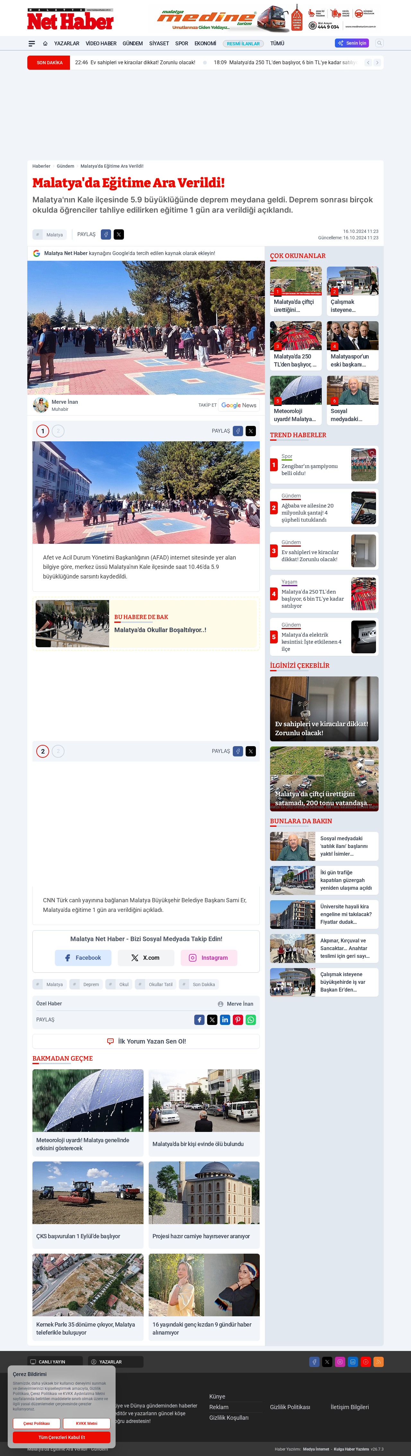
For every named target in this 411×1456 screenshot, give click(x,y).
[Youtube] (366, 1362)
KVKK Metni (86, 1423)
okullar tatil (160, 984)
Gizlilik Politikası (290, 1407)
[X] (327, 1362)
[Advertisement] (205, 115)
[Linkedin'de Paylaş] (225, 1020)
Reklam (219, 1407)
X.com (151, 957)
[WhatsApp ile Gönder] (251, 1020)
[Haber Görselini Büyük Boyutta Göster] (146, 328)
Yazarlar (66, 43)
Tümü (277, 43)
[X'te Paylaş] (119, 234)
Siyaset (159, 43)
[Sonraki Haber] (377, 62)
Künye (217, 1396)
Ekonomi (205, 43)
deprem (91, 984)
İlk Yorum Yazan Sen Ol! (152, 1041)
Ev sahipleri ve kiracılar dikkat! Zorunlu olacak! (135, 62)
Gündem (133, 43)
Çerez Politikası (36, 1423)
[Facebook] (314, 1362)
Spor (181, 43)
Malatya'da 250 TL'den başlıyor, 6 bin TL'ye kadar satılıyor (287, 62)
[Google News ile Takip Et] (239, 405)
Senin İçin (356, 43)
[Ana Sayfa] (45, 44)
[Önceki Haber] (368, 62)
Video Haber (101, 43)
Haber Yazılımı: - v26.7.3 (329, 1449)
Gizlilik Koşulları (229, 1417)
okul (123, 984)
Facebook (88, 957)
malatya (55, 234)
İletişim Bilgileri (350, 1407)
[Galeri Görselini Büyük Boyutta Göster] (146, 492)
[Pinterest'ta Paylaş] (238, 1020)
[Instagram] (340, 1362)
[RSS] (378, 1362)
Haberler (41, 166)
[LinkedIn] (353, 1362)
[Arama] (379, 43)
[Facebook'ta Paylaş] (106, 234)
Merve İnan (65, 405)
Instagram (215, 957)
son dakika (204, 984)
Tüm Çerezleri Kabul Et (62, 1437)
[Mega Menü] (31, 43)
